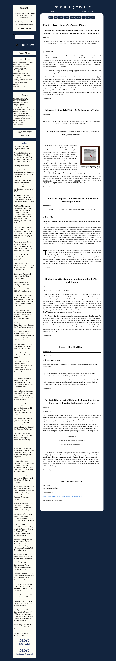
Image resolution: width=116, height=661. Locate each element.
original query (47, 180)
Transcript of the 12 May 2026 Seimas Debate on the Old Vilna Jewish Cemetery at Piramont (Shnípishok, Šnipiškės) (24, 452)
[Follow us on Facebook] (21, 45)
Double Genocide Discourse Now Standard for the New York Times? (71, 280)
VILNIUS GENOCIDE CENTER (59, 121)
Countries (73, 17)
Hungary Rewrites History (72, 347)
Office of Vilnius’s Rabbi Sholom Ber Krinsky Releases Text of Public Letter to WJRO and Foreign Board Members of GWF (23, 185)
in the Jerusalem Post (88, 364)
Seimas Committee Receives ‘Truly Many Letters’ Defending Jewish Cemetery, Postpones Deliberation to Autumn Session (23, 409)
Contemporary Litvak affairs (22, 75)
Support (88, 17)
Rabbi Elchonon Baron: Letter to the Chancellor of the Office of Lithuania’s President (23, 479)
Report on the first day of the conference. (72, 440)
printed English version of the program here (84, 431)
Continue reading (47, 98)
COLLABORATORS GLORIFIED (86, 210)
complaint (46, 183)
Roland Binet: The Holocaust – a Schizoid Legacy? (22, 355)
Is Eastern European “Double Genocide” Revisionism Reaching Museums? (72, 200)
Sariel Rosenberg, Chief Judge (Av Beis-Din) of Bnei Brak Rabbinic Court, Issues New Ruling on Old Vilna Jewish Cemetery (23, 246)
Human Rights (24, 53)
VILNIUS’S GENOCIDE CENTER (59, 42)
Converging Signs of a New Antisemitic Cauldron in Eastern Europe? (24, 276)
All (83, 17)
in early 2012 (47, 322)
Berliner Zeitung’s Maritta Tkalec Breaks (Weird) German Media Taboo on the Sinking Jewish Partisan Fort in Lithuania (23, 382)
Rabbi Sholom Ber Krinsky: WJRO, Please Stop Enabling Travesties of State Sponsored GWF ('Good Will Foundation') (24, 335)
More (24, 641)
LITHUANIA (24, 135)
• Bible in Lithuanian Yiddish (21, 115)
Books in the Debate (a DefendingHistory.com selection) (22, 257)
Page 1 (50, 17)
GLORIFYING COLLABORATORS (66, 44)
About (21, 15)
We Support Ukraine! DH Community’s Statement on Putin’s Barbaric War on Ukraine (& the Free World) (24, 198)
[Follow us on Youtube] (29, 45)
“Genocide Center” (56, 165)
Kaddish (16, 84)
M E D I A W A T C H (63, 290)
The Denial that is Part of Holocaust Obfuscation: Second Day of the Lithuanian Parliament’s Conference (72, 401)
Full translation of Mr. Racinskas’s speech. (72, 445)
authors (24, 11)
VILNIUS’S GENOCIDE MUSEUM (80, 42)
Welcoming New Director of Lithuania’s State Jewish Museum (23, 626)
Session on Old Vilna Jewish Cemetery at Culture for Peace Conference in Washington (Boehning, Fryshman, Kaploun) (23, 314)
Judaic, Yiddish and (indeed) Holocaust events (80, 92)
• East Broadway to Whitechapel (22, 117)
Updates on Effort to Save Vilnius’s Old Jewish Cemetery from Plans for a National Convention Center (24, 517)
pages (28, 13)
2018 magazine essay (89, 174)
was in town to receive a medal (68, 329)
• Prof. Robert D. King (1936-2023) (23, 109)
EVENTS (93, 44)
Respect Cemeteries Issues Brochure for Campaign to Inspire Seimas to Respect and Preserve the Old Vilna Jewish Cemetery (23, 395)
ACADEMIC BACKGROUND (79, 123)
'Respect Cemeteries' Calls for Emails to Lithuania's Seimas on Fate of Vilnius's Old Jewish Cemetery (23, 506)
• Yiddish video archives (20, 111)
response (77, 180)
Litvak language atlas (20, 68)
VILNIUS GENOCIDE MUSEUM (79, 121)
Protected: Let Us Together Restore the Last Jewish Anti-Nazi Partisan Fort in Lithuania (23, 587)
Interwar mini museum (20, 66)
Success (78, 17)
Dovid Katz (49, 217)
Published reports (50, 56)
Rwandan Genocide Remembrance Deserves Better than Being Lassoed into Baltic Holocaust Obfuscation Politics (71, 32)
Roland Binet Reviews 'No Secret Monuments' (23, 596)
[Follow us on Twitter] (17, 48)
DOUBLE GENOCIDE (83, 44)
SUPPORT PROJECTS (19, 124)
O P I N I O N (47, 290)
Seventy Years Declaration (92, 320)
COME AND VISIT (24, 132)
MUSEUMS (72, 210)
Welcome (24, 7)
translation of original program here (54, 431)
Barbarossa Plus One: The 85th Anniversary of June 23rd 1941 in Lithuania (23, 346)
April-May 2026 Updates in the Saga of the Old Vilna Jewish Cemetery (23, 603)
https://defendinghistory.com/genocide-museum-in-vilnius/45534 (62, 496)
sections (30, 11)
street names (73, 159)
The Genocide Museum (72, 481)
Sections (61, 17)
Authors (66, 17)
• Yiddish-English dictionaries (21, 102)
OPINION (46, 42)
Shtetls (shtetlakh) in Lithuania (22, 70)
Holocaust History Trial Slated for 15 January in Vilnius (71, 110)
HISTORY (50, 210)
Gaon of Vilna (18, 72)
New (56, 17)
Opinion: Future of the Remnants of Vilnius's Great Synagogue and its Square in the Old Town (24, 266)
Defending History (71, 7)
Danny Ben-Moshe (52, 359)
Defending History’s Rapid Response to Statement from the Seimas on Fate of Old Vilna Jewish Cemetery (24, 576)
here (56, 488)
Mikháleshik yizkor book (21, 73)
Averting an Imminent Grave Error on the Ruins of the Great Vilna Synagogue (24, 325)
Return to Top (46, 513)
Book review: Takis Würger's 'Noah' (21, 634)
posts (23, 13)
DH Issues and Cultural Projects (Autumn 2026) (22, 147)
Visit (93, 17)
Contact (26, 15)
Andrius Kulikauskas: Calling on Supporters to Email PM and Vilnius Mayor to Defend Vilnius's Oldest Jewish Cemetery (23, 286)
